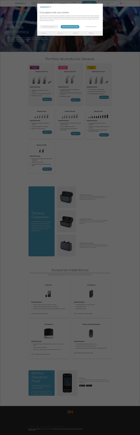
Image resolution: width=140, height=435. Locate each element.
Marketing (91, 33)
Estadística (75, 33)
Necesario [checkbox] (43, 33)
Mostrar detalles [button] (91, 26)
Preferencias (60, 33)
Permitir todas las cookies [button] (70, 27)
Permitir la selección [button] (49, 27)
